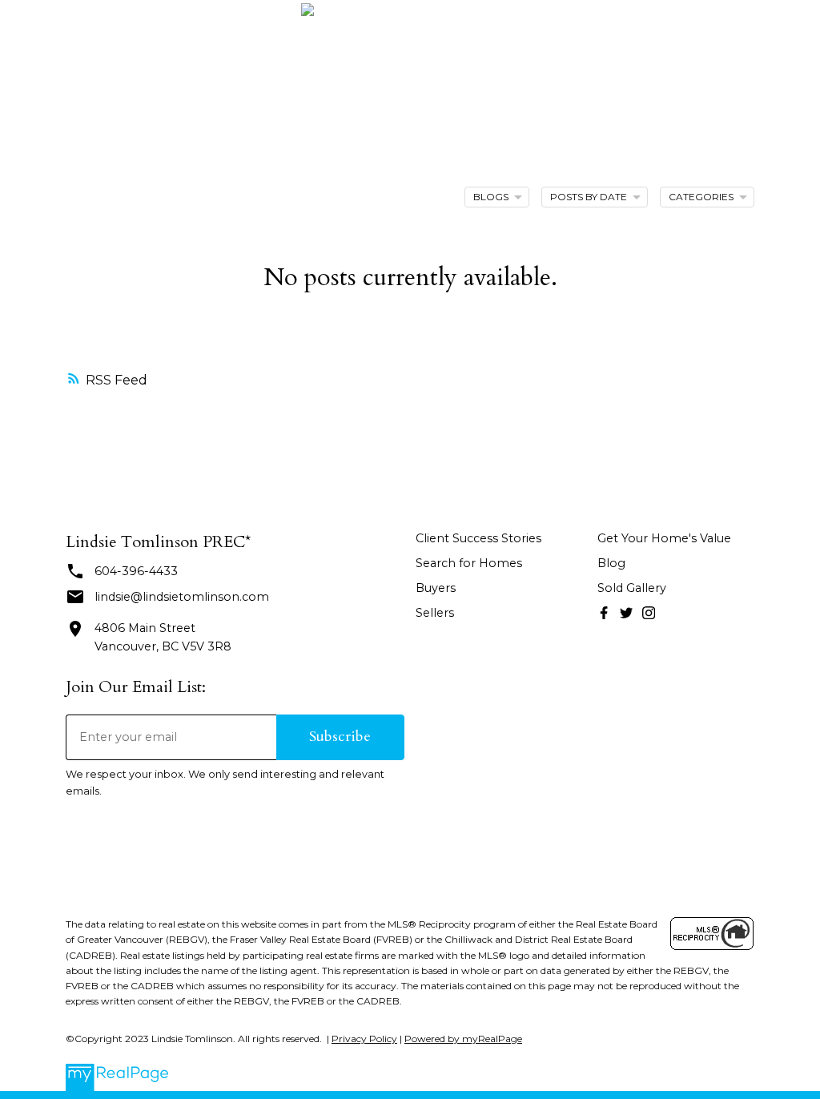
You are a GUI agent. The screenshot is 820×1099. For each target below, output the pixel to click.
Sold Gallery (631, 588)
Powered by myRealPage (463, 1039)
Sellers (435, 613)
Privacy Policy (364, 1039)
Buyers (436, 588)
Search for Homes (469, 563)
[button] (603, 612)
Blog (611, 563)
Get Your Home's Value (664, 538)
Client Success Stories (478, 538)
